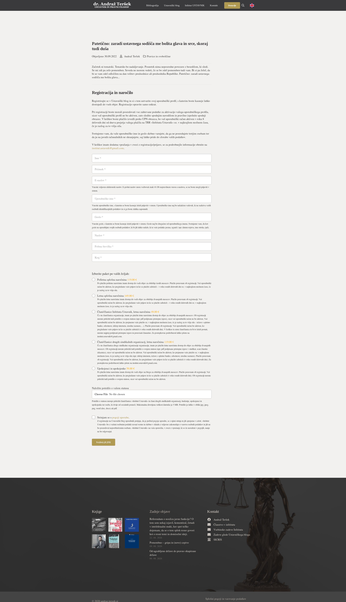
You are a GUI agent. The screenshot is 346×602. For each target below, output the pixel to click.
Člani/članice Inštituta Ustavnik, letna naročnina (128, 312)
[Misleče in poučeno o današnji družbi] (132, 541)
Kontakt (213, 511)
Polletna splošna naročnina (117, 279)
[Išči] (243, 5)
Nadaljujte (103, 442)
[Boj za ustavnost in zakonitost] (115, 525)
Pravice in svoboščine (159, 56)
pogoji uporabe (120, 417)
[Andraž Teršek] (210, 520)
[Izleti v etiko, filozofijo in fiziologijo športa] (115, 541)
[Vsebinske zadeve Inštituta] (210, 530)
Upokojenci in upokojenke (115, 368)
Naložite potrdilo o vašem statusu (110, 388)
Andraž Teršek (132, 56)
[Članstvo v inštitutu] (210, 525)
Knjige (97, 511)
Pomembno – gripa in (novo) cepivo (169, 542)
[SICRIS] (210, 540)
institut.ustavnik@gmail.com (108, 148)
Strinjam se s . (113, 417)
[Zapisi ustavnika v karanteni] (99, 541)
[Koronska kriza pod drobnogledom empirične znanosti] (132, 525)
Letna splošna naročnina (115, 295)
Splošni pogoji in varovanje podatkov (225, 599)
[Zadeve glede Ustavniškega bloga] (210, 535)
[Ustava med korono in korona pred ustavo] (99, 525)
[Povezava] (112, 5)
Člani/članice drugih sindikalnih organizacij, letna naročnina (135, 342)
